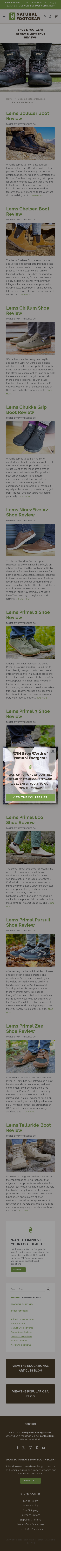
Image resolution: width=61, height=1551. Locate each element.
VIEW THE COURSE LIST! (30, 797)
